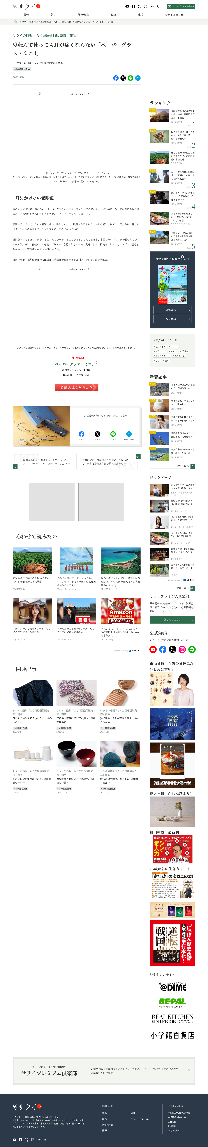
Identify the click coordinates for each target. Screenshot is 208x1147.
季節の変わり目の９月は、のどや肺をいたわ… (183, 419)
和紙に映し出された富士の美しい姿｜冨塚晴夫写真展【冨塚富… (183, 114)
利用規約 (172, 1125)
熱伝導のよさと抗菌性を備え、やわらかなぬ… (119, 720)
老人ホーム (180, 355)
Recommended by (121, 650)
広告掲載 (172, 1121)
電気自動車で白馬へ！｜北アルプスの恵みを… (183, 451)
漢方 (167, 360)
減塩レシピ (161, 351)
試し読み (171, 310)
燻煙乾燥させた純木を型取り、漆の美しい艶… (75, 780)
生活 (140, 14)
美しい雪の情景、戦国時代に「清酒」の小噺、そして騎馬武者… (183, 175)
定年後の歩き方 (162, 355)
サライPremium (140, 1119)
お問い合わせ (174, 1130)
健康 (113, 14)
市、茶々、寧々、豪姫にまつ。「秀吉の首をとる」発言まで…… (183, 196)
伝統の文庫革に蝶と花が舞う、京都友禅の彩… (75, 720)
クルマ (174, 346)
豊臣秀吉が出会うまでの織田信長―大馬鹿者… (183, 435)
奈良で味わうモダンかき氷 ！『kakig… (183, 402)
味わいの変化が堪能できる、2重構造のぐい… (32, 780)
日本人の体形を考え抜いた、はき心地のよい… (32, 720)
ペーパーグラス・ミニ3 (74, 364)
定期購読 (171, 319)
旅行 (53, 14)
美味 (26, 14)
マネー (174, 351)
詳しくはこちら (172, 619)
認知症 (185, 351)
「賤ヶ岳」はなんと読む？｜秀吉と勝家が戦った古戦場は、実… (183, 236)
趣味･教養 (83, 14)
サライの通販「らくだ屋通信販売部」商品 (39, 21)
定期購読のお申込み (177, 1117)
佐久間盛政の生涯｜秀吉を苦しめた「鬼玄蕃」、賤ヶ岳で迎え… (183, 135)
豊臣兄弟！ (161, 346)
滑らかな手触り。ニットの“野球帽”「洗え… (119, 780)
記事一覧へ (182, 465)
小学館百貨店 (22, 69)
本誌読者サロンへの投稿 (179, 1112)
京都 (158, 360)
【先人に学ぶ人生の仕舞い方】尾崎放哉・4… (183, 386)
